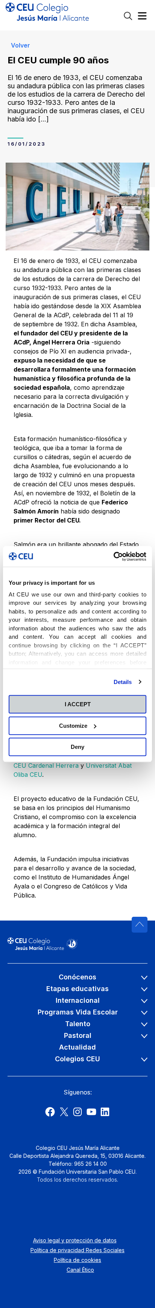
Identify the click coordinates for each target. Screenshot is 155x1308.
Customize (73, 725)
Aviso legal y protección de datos (75, 1240)
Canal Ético (80, 1270)
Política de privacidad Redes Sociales (77, 1250)
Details (123, 682)
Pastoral (77, 1035)
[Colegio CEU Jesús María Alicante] (47, 15)
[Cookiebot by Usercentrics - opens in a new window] (113, 556)
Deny (77, 747)
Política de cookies (77, 1260)
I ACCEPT (78, 704)
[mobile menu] (142, 17)
